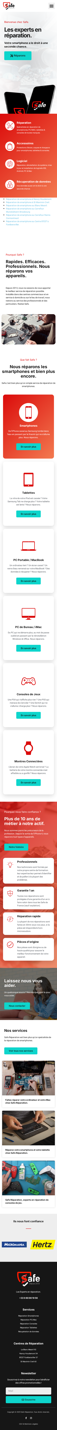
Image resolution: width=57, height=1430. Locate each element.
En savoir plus (28, 446)
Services (29, 1309)
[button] (51, 6)
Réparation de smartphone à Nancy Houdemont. (29, 199)
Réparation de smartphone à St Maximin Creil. (28, 202)
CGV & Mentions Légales (28, 1424)
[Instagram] (31, 1418)
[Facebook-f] (26, 1418)
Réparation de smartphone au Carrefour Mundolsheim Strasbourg (25, 210)
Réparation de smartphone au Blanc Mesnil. (26, 205)
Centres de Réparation (28, 1343)
